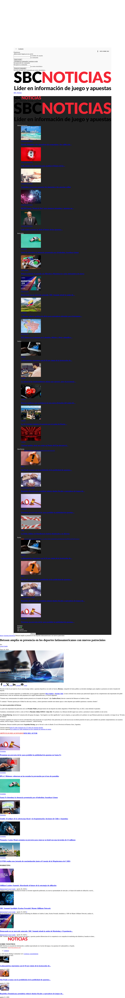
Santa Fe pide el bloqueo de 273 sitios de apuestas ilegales (26, 727)
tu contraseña (34, 57)
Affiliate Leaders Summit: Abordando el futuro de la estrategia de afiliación (28, 885)
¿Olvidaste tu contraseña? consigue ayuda (26, 61)
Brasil (22, 466)
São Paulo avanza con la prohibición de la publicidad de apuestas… (46, 470)
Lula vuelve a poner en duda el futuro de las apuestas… (42, 229)
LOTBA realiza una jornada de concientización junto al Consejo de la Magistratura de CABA (35, 861)
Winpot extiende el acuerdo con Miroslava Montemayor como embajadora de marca (52, 274)
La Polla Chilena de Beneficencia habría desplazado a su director (45, 534)
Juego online (20, 233)
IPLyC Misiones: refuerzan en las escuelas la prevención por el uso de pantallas (29, 776)
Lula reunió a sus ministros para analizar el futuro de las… (43, 166)
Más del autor (30, 733)
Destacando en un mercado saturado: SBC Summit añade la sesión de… (48, 295)
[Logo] (27, 101)
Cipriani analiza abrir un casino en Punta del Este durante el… (44, 445)
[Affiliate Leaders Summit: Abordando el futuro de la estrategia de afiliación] (7, 882)
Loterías (36, 450)
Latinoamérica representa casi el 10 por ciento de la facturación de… (46, 360)
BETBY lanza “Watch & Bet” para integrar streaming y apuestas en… (47, 208)
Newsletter (20, 625)
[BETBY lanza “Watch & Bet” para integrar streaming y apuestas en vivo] (31, 203)
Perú (73, 539)
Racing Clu (58, 693)
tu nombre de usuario (37, 55)
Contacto (20, 49)
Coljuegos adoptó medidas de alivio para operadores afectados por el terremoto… (51, 316)
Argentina (24, 249)
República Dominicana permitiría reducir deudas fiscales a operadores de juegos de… (53, 491)
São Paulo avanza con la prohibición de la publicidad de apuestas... (25, 980)
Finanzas (31, 450)
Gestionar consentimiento (31, 954)
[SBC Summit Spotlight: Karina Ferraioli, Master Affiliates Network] (7, 905)
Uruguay (77, 539)
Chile (22, 530)
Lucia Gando (4, 646)
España (58, 539)
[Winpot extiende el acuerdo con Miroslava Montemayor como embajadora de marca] (31, 268)
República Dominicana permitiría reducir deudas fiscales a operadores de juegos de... (32, 994)
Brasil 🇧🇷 (19, 627)
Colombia (24, 312)
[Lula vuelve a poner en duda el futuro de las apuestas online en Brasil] (31, 224)
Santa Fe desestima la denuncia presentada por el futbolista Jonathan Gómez (50, 252)
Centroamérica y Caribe (28, 487)
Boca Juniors (50, 693)
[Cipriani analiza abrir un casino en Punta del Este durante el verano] (31, 440)
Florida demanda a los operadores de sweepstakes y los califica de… (46, 144)
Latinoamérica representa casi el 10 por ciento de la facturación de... (25, 966)
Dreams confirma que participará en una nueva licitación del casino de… (48, 403)
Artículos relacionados (12, 733)
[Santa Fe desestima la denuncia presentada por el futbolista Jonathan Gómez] (31, 247)
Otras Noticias (20, 449)
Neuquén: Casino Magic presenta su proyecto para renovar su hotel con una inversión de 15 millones (37, 840)
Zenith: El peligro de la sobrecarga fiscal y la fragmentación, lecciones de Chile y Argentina (34, 819)
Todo (22, 450)
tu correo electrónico (36, 66)
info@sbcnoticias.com (14, 947)
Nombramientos (43, 450)
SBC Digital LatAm (22, 630)
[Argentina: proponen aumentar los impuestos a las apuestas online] (31, 182)
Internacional (24, 291)
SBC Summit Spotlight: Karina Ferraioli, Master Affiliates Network (25, 908)
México (69, 539)
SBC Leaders (20, 629)
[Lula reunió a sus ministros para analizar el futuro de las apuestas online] (31, 160)
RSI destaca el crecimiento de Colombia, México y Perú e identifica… (46, 337)
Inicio (1, 635)
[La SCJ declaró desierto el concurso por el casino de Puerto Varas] (31, 419)
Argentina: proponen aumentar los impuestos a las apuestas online (46, 187)
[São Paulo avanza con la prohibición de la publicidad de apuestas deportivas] (31, 464)
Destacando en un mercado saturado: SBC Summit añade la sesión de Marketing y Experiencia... (36, 931)
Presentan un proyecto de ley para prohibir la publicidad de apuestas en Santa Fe (30, 755)
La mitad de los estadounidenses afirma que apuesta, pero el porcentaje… (48, 382)
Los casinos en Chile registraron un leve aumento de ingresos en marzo (30, 729)
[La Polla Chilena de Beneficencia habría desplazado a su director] (31, 528)
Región (19, 537)
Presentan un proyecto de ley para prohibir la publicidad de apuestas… (47, 512)
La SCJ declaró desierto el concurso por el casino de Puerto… (44, 424)
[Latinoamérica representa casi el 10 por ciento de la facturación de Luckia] (31, 355)
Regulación (51, 450)
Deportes (26, 450)
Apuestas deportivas (22, 125)
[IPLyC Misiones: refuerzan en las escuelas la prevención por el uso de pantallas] (10, 771)
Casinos (19, 341)
